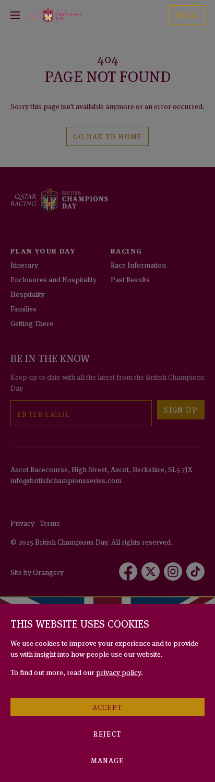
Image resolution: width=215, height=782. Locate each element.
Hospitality (27, 293)
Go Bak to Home (107, 135)
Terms (50, 522)
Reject (107, 733)
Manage (107, 759)
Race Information (138, 264)
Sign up (181, 409)
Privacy (22, 522)
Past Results (130, 278)
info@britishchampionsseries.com (66, 479)
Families (23, 308)
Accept (107, 706)
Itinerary (24, 264)
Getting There (31, 322)
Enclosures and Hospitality (53, 278)
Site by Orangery (37, 571)
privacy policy (118, 671)
